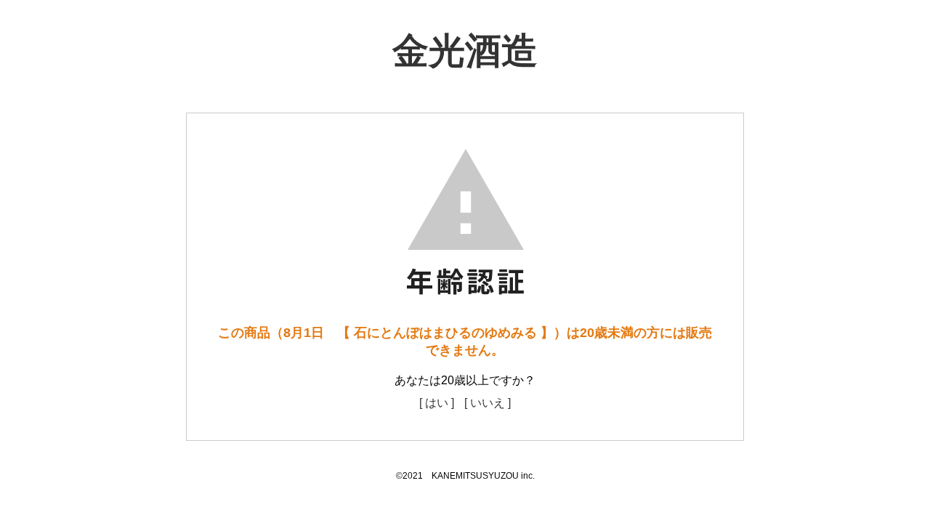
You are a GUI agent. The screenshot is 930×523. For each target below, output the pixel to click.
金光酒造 (465, 51)
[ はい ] (436, 403)
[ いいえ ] (487, 403)
